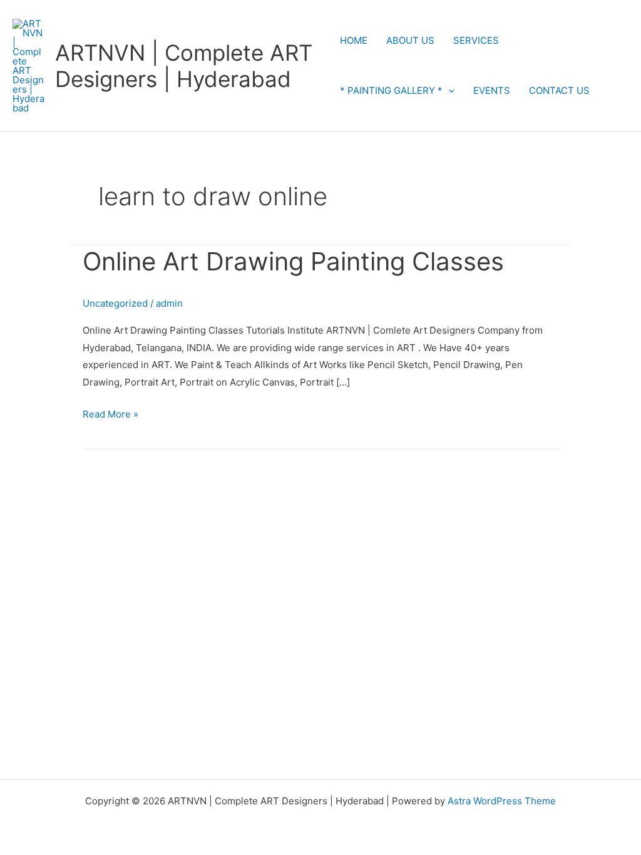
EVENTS (491, 90)
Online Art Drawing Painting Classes (293, 261)
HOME (353, 40)
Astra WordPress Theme (502, 801)
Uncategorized (115, 303)
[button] (448, 90)
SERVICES (476, 40)
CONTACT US (559, 90)
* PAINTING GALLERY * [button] (391, 90)
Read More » (110, 413)
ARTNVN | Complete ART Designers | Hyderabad (183, 65)
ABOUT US (410, 40)
